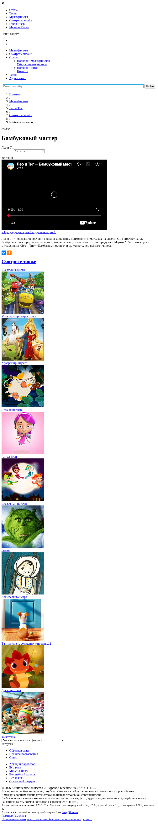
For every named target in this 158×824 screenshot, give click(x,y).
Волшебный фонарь (22, 774)
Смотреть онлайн (20, 53)
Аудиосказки (17, 78)
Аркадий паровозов (22, 764)
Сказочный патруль (22, 781)
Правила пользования (23, 754)
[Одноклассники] (9, 253)
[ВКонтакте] (4, 253)
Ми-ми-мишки (19, 771)
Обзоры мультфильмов (32, 64)
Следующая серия (43, 232)
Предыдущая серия (16, 232)
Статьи (13, 57)
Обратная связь (19, 750)
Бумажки (15, 767)
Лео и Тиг (16, 777)
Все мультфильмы (13, 269)
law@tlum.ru (70, 812)
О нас (13, 757)
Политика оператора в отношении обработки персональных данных (47, 819)
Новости (22, 71)
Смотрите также (19, 261)
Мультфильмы (18, 50)
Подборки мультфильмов (33, 60)
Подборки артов (27, 67)
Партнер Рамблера (14, 815)
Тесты (13, 74)
